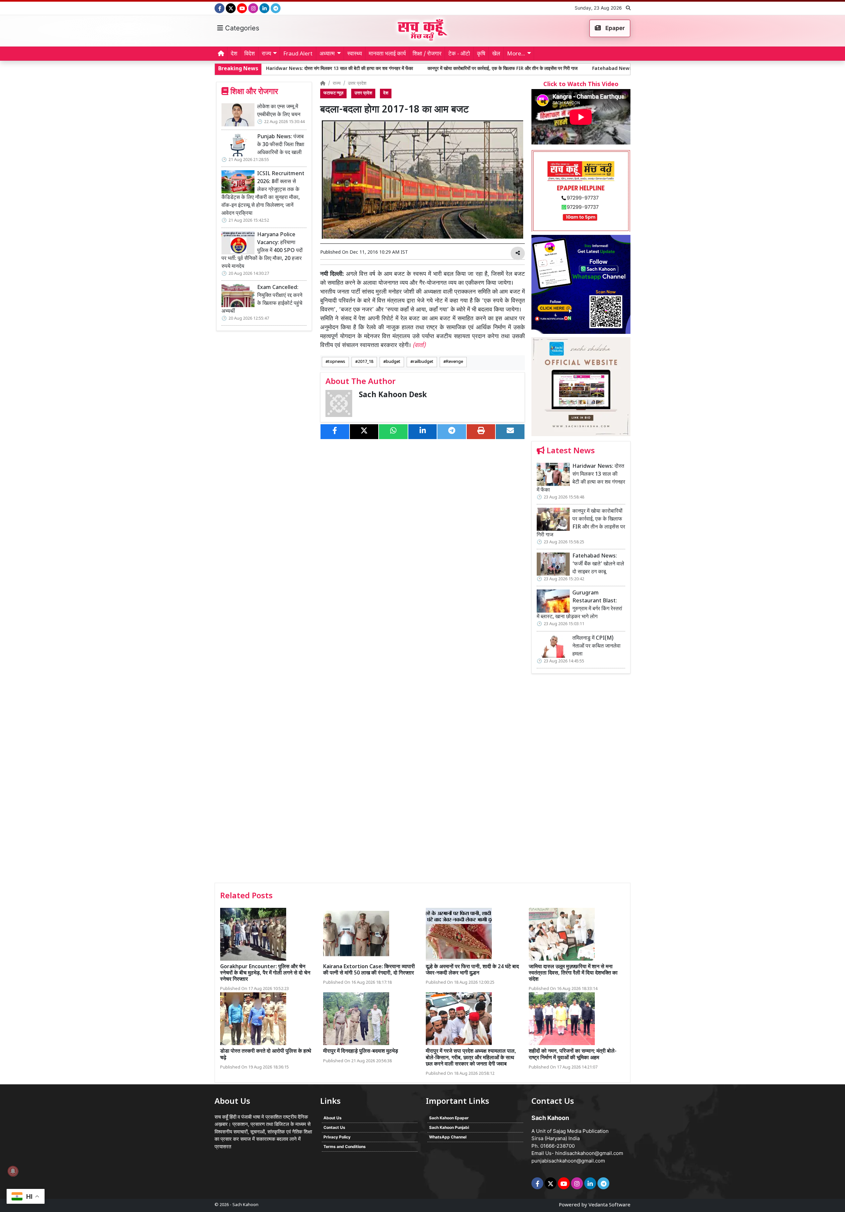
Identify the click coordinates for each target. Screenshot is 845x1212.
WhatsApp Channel (447, 1136)
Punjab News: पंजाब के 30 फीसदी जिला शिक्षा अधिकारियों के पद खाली (280, 145)
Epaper (614, 28)
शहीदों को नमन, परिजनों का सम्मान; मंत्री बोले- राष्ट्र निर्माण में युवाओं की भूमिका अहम (573, 1054)
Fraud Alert (298, 54)
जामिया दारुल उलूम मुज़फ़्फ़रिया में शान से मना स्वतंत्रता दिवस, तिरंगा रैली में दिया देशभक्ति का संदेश (573, 973)
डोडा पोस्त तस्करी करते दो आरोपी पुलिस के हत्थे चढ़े (265, 1054)
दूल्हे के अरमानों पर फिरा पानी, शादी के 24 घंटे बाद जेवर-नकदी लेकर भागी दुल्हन (472, 970)
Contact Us (334, 1127)
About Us (332, 1117)
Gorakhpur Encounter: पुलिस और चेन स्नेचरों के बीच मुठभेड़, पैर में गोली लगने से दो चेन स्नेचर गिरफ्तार (265, 973)
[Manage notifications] (13, 1171)
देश (234, 54)
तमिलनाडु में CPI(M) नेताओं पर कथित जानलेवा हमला (596, 646)
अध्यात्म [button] (327, 54)
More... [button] (516, 54)
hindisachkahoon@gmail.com (589, 1153)
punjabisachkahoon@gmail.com (568, 1161)
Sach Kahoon (245, 1205)
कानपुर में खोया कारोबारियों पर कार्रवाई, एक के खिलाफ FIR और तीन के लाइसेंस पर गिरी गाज (410, 69)
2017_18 (365, 362)
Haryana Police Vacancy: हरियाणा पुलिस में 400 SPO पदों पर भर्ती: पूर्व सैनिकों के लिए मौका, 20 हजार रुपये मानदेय (262, 251)
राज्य (337, 83)
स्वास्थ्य (354, 54)
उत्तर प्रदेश (357, 83)
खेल (496, 54)
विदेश (249, 54)
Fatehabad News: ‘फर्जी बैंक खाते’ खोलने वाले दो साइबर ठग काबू (559, 69)
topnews (336, 362)
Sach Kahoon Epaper (449, 1117)
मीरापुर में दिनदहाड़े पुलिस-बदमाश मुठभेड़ (360, 1051)
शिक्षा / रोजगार (427, 54)
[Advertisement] (580, 780)
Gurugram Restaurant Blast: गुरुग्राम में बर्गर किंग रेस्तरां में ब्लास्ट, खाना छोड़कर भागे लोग (579, 605)
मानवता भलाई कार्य (387, 54)
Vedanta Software (609, 1205)
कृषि (481, 54)
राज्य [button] (266, 54)
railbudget (423, 362)
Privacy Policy (337, 1136)
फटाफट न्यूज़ (333, 93)
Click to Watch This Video (581, 84)
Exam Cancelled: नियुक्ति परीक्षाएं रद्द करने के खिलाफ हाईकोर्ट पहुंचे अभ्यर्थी (261, 299)
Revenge (454, 362)
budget (393, 362)
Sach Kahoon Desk (393, 395)
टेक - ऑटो (459, 54)
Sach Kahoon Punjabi (449, 1127)
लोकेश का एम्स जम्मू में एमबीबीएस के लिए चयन (278, 111)
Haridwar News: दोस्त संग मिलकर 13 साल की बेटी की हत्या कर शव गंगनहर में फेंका (581, 478)
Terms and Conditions (344, 1146)
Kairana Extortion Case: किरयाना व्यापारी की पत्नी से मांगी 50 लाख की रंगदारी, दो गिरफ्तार (369, 970)
